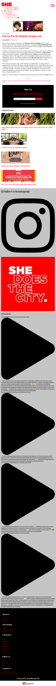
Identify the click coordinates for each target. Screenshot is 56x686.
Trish (3, 82)
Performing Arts (6, 641)
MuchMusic (30, 81)
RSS (3, 665)
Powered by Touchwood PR (28, 678)
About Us (4, 650)
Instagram (5, 663)
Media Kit (4, 628)
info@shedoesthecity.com (8, 672)
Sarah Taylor (37, 81)
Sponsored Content (7, 629)
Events (4, 648)
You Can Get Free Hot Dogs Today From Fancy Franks (18, 184)
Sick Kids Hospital (46, 81)
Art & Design (5, 645)
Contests (4, 631)
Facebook (4, 661)
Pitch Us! (4, 619)
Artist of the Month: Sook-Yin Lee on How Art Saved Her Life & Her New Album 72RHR (27, 128)
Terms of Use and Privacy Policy (10, 673)
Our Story (4, 617)
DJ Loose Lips (9, 81)
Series (3, 640)
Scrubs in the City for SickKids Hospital (14, 147)
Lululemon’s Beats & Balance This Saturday (15, 166)
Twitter (4, 660)
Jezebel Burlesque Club (20, 81)
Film (3, 638)
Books (3, 643)
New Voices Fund (6, 621)
